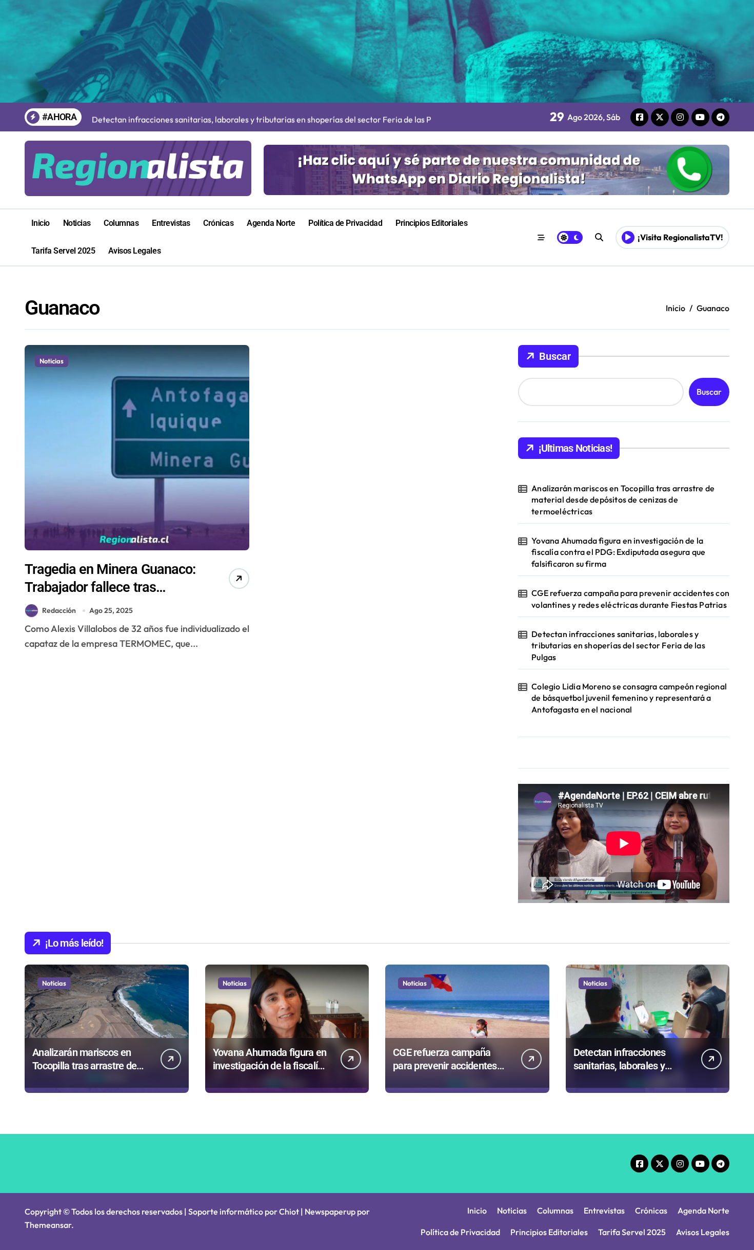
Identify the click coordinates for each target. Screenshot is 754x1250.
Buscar (555, 356)
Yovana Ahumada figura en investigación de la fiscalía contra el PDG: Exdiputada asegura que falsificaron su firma (618, 552)
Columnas (121, 223)
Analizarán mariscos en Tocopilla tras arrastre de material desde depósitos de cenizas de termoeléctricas (623, 499)
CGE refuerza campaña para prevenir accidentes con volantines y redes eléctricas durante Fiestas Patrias (630, 598)
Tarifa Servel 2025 (63, 251)
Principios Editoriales (431, 223)
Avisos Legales (134, 251)
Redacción (59, 610)
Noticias (77, 223)
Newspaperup (330, 1211)
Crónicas (218, 223)
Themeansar (48, 1225)
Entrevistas (171, 223)
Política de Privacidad (345, 223)
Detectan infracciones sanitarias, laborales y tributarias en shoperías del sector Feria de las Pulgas (618, 645)
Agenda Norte (271, 223)
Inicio (40, 223)
